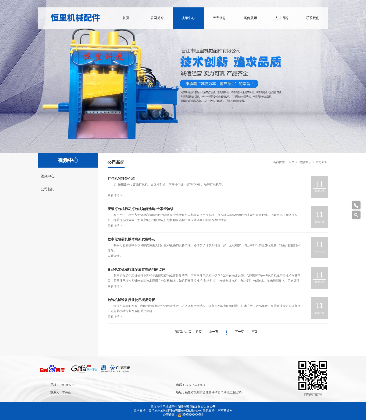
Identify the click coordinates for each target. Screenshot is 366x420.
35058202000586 (192, 414)
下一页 (239, 331)
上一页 (213, 331)
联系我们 (312, 18)
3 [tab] (189, 149)
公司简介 (157, 18)
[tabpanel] (183, 76)
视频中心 (188, 18)
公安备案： (170, 414)
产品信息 (219, 18)
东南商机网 (225, 410)
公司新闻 (47, 189)
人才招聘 (281, 18)
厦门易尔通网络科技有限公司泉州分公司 (175, 410)
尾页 (254, 331)
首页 (126, 18)
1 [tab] (177, 149)
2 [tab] (183, 149)
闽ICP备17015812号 (202, 406)
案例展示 (250, 18)
